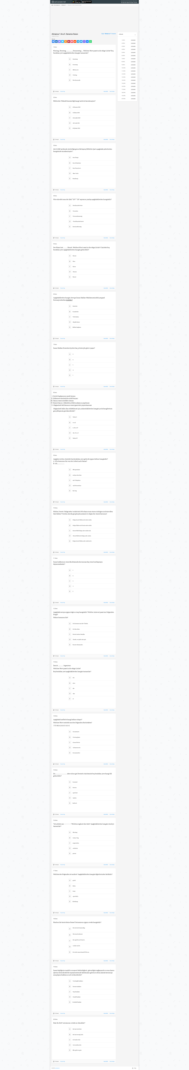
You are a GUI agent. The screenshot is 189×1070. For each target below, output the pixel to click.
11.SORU (128, 71)
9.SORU (128, 64)
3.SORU (128, 46)
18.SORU (128, 92)
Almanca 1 (63, 5)
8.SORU (128, 61)
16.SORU (128, 86)
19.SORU (128, 95)
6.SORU (128, 55)
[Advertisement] (94, 18)
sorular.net (57, 1068)
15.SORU (128, 83)
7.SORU (128, 58)
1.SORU (128, 40)
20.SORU (128, 98)
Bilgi (135, 1068)
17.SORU (128, 89)
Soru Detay (112, 91)
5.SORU (128, 52)
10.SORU (128, 67)
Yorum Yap (62, 91)
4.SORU (128, 49)
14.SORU (128, 80)
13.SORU (128, 77)
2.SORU (128, 43)
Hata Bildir (106, 91)
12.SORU (128, 74)
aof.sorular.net (56, 5)
